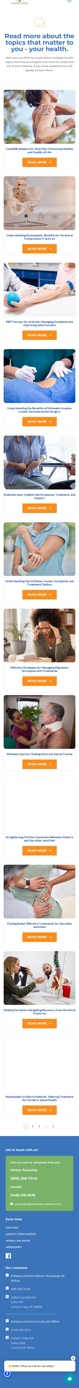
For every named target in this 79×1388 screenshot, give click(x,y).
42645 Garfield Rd (24, 1297)
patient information (21, 1234)
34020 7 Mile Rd (22, 1338)
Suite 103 (17, 1302)
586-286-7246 (20, 1289)
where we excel (18, 1240)
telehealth (13, 1247)
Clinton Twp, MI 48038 (26, 1307)
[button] (7, 1373)
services (12, 1227)
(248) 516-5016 (21, 1330)
